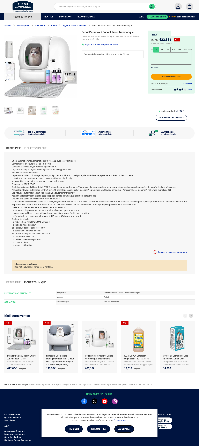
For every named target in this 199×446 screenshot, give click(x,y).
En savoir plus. (120, 420)
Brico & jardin (23, 25)
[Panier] (189, 6)
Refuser (74, 429)
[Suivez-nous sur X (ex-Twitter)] (94, 401)
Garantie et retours (13, 437)
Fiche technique (35, 148)
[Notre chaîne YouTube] (105, 401)
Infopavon (187, 83)
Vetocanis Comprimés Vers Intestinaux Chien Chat (175, 357)
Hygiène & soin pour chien (74, 25)
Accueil (7, 25)
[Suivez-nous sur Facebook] (84, 401)
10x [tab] (173, 50)
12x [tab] (179, 50)
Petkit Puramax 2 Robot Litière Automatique (21, 357)
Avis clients (9, 420)
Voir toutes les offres (171, 118)
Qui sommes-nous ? (13, 417)
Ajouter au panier (171, 76)
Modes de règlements (14, 434)
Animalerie (40, 25)
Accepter (124, 429)
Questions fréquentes (14, 431)
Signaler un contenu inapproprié (172, 252)
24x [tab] (185, 50)
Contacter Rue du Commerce (17, 440)
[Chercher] (152, 6)
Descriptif (13, 282)
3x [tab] (156, 50)
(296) (189, 89)
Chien (54, 25)
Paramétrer (98, 429)
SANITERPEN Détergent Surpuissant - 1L (135, 357)
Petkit (106, 297)
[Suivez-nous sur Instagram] (115, 401)
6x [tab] (168, 50)
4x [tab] (162, 50)
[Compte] (178, 6)
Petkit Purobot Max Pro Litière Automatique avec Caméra (99, 357)
